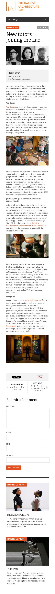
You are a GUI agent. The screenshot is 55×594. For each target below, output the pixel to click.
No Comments (42, 27)
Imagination (11, 326)
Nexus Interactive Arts (33, 301)
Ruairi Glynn (14, 73)
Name (8, 433)
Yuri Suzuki (10, 107)
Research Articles (12, 27)
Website (9, 455)
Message (10, 407)
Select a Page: (13, 20)
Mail (8, 444)
